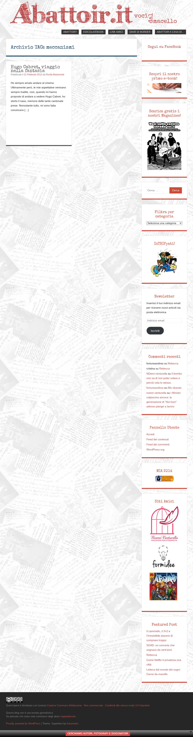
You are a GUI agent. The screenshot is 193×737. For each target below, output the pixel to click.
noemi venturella (156, 392)
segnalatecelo (68, 716)
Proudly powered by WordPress (23, 723)
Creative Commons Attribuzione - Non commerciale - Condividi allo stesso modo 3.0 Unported (98, 705)
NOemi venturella (156, 373)
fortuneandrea (154, 387)
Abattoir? (70, 32)
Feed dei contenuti (157, 439)
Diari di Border (139, 32)
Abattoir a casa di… (170, 32)
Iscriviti (155, 330)
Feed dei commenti (157, 444)
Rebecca (173, 363)
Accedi (150, 434)
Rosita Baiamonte (55, 74)
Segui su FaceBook (164, 46)
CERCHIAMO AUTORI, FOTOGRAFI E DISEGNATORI (97, 733)
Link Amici (116, 32)
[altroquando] (163, 586)
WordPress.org (155, 449)
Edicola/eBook (93, 32)
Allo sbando (175, 387)
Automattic (72, 723)
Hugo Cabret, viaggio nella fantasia (35, 68)
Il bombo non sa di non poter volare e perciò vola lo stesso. (164, 378)
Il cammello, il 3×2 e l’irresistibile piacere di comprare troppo (159, 636)
